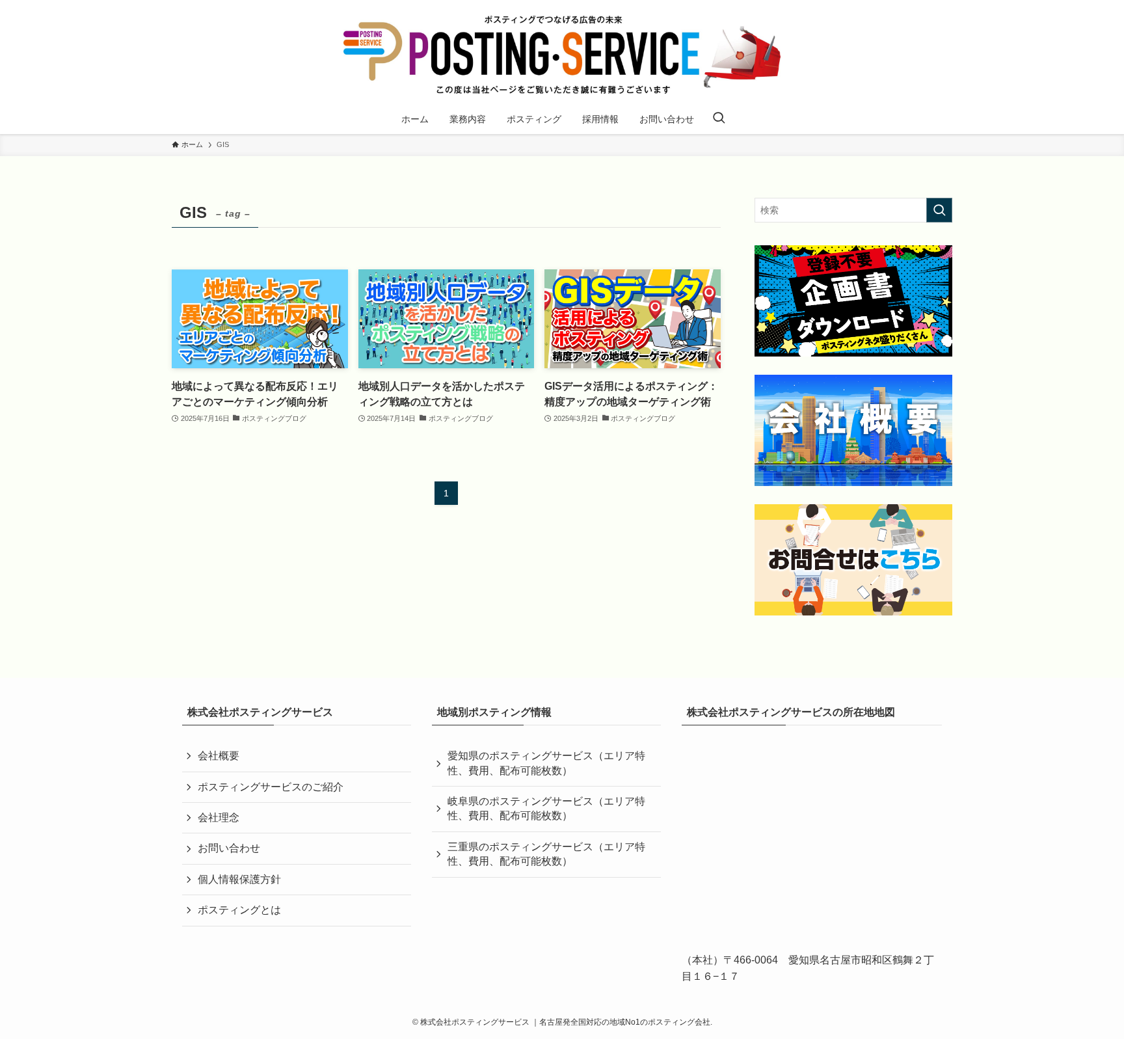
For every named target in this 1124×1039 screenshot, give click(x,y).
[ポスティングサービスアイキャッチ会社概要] (853, 430)
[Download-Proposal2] (853, 301)
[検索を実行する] (939, 210)
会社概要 (218, 755)
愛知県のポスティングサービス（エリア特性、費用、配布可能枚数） (546, 763)
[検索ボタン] (718, 119)
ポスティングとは (239, 909)
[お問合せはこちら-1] (853, 559)
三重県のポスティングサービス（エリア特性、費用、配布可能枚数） (546, 854)
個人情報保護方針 (239, 879)
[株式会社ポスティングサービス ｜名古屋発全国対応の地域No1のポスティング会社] (562, 55)
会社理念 (218, 817)
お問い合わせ (229, 848)
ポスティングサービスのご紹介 (270, 786)
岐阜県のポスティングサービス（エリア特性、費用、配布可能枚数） (546, 808)
